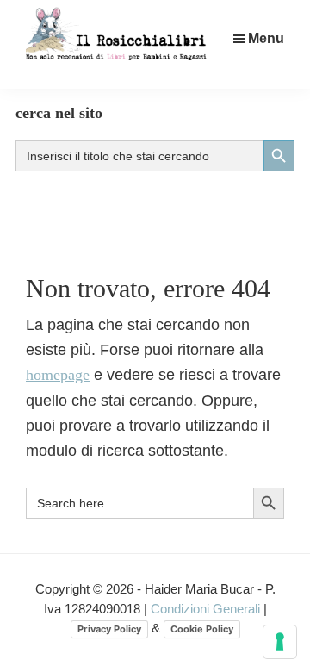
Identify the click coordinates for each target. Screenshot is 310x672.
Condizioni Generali (207, 608)
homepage (58, 374)
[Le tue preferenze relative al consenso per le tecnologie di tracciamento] (280, 641)
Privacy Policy (109, 629)
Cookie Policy (201, 629)
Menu (266, 38)
